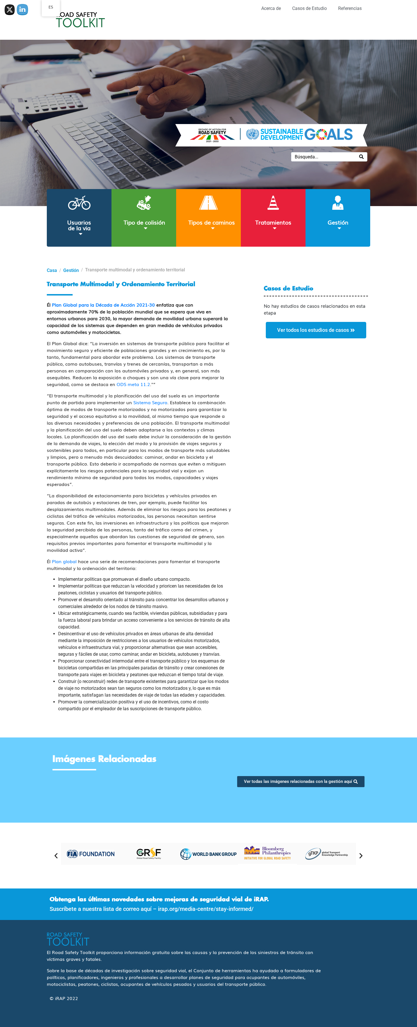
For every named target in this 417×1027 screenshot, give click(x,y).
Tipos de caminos (211, 222)
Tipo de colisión (144, 222)
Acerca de (271, 8)
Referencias (350, 8)
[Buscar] (361, 156)
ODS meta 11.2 (133, 384)
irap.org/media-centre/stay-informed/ (206, 909)
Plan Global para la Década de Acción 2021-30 (103, 304)
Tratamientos (273, 222)
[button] (56, 855)
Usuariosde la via (79, 225)
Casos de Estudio (309, 8)
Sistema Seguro (150, 402)
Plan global (64, 561)
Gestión (338, 222)
